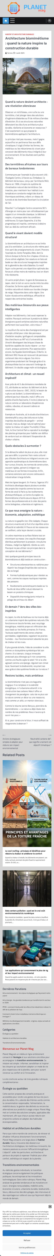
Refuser (27, 1240)
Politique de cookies (27, 1253)
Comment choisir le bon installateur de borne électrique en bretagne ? (24, 1015)
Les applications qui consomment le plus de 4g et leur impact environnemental (26, 972)
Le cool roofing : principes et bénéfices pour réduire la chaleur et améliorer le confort (25, 852)
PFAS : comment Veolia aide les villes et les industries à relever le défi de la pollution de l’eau (27, 1008)
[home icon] (6, 21)
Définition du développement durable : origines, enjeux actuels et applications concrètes (26, 1022)
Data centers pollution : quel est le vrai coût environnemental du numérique (25, 912)
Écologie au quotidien (10, 1033)
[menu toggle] (12, 20)
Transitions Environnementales (14, 1042)
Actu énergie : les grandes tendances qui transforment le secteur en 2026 (27, 1001)
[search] (50, 21)
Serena (10, 53)
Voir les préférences (27, 1247)
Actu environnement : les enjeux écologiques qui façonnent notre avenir (26, 994)
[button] (50, 1206)
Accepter (27, 1233)
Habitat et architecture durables (19, 34)
